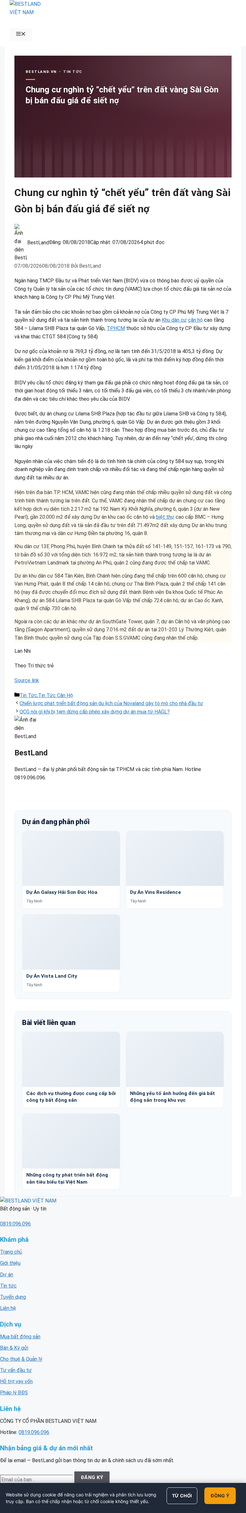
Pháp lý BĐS (14, 1393)
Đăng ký (92, 1477)
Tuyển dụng (13, 1297)
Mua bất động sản (20, 1337)
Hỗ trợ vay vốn (16, 1381)
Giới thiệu (10, 1263)
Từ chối (182, 1495)
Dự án (6, 1275)
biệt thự (165, 517)
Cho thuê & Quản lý (21, 1359)
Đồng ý (220, 1495)
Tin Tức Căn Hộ (55, 695)
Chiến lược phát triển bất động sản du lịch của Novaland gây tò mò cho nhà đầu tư (111, 703)
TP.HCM (116, 328)
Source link (26, 680)
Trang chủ (11, 1252)
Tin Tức (28, 695)
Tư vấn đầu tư (16, 1370)
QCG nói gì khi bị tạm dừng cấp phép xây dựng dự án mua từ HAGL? (95, 712)
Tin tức (8, 1286)
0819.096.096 (15, 1224)
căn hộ (195, 320)
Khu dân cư (174, 320)
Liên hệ (8, 1308)
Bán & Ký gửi (14, 1348)
